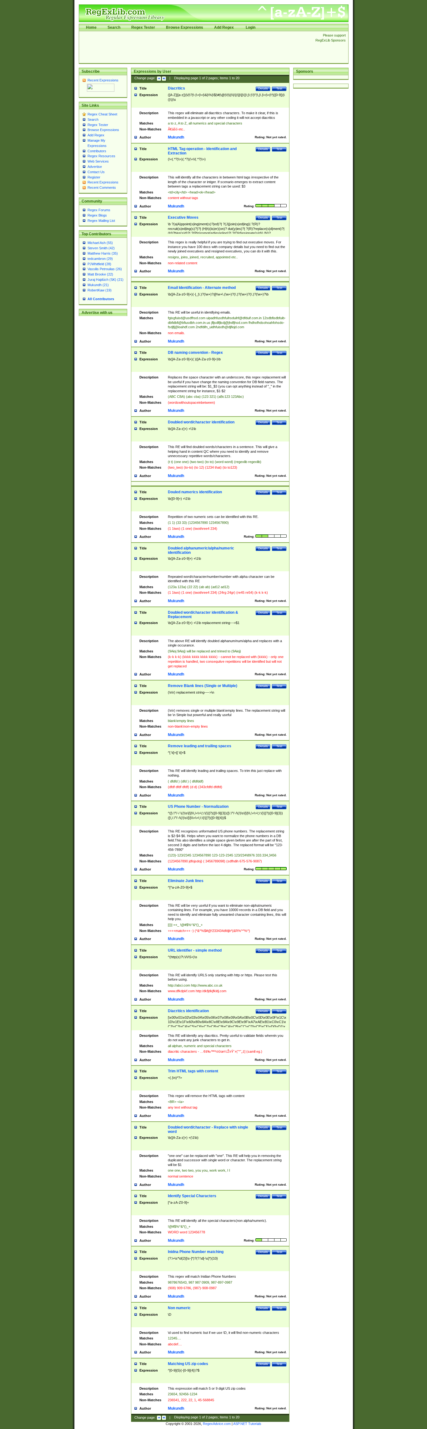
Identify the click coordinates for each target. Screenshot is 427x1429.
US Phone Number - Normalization (198, 806)
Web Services (98, 161)
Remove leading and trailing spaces (199, 746)
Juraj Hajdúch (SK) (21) (105, 279)
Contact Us (96, 172)
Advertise (95, 166)
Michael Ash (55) (100, 243)
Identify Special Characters (192, 1196)
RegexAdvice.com (217, 1424)
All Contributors (101, 299)
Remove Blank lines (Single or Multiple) (202, 686)
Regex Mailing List (101, 220)
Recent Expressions (103, 80)
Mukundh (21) (98, 285)
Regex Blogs (97, 215)
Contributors (97, 151)
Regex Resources (101, 156)
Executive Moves (183, 217)
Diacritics (176, 88)
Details (263, 88)
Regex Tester (143, 27)
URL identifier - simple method (195, 950)
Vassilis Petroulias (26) (105, 269)
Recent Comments (102, 187)
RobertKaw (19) (100, 290)
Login (250, 27)
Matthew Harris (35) (103, 253)
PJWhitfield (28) (99, 264)
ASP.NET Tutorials (247, 1424)
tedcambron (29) (100, 259)
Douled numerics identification (195, 492)
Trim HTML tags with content (193, 1071)
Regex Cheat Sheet (102, 114)
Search (114, 27)
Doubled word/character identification (201, 422)
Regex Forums (99, 210)
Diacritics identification (188, 1011)
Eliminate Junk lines (185, 881)
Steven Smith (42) (101, 248)
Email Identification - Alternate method (202, 287)
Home (91, 27)
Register (94, 177)
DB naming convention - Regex (195, 352)
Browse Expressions (184, 27)
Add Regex (224, 27)
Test (279, 88)
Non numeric (179, 1308)
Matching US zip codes (188, 1364)
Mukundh (176, 137)
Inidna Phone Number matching (196, 1252)
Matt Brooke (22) (100, 274)
